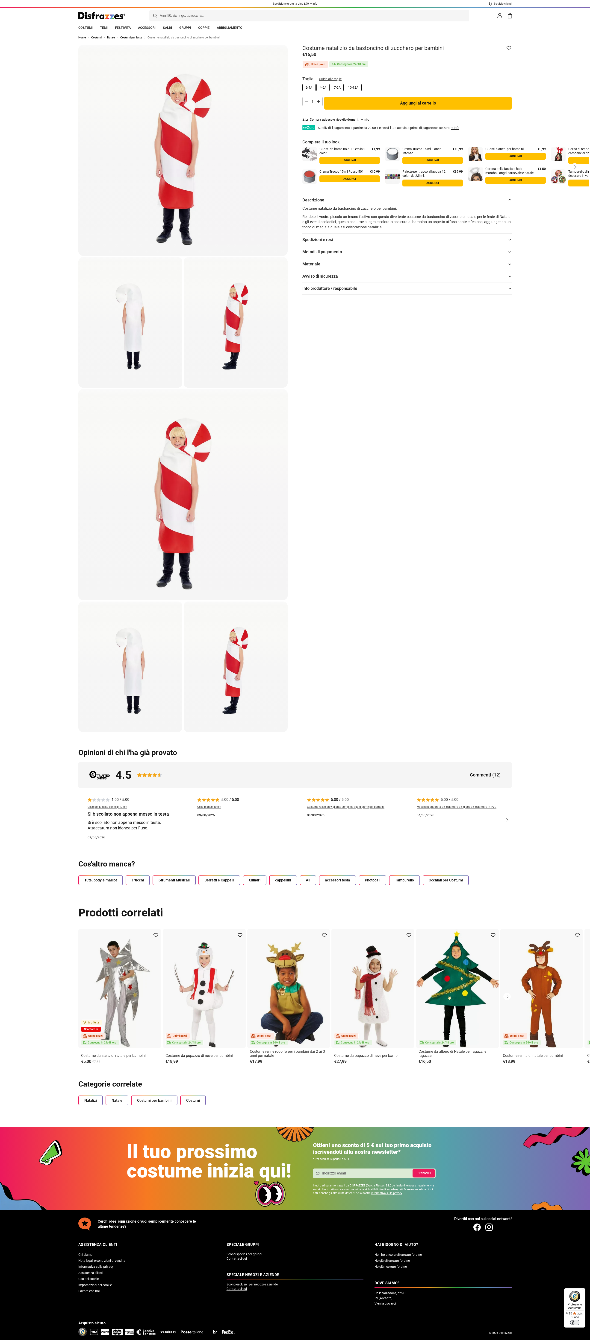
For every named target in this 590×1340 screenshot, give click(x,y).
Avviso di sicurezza (320, 276)
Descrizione (313, 199)
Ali (308, 880)
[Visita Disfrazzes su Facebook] (477, 1227)
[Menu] (582, 1291)
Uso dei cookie (88, 1279)
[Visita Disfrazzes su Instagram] (489, 1227)
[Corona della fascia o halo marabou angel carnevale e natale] (475, 174)
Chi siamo (85, 1254)
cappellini (283, 880)
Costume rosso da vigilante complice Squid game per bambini (345, 806)
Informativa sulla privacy (96, 1266)
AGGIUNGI (349, 160)
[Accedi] (499, 15)
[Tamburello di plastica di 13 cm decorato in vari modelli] (558, 176)
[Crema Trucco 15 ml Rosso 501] (309, 176)
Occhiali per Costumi (446, 880)
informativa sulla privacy (386, 1193)
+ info (455, 127)
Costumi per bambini (154, 1100)
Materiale (311, 264)
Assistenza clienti (90, 1273)
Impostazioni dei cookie (95, 1285)
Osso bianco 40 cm (209, 806)
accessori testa (337, 880)
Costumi (193, 1100)
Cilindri (254, 880)
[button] (574, 166)
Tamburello (404, 880)
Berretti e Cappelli (219, 880)
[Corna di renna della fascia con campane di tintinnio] (558, 154)
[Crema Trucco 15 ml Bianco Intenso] (392, 154)
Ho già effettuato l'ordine (392, 1260)
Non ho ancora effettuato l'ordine (398, 1254)
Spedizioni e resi (317, 239)
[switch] (574, 1322)
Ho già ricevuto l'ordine (391, 1266)
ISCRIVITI (424, 1173)
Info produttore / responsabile (329, 288)
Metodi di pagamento (322, 251)
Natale (117, 1100)
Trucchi (138, 880)
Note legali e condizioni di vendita (101, 1260)
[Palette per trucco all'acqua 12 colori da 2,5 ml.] (392, 176)
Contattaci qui (237, 1258)
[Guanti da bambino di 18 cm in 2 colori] (309, 154)
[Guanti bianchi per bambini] (475, 154)
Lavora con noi (89, 1291)
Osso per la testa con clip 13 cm (107, 806)
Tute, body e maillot (100, 880)
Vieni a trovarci (385, 1303)
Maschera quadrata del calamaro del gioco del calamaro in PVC (456, 806)
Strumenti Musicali (174, 880)
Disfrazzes (505, 1332)
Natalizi (90, 1100)
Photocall (372, 880)
